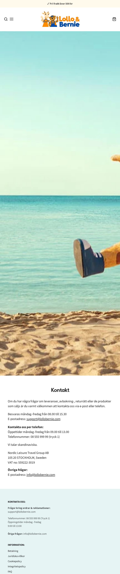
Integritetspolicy (17, 566)
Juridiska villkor (16, 556)
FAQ (10, 572)
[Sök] (6, 19)
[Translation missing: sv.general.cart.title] (114, 19)
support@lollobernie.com (43, 419)
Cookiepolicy (15, 561)
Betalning (13, 551)
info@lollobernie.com (41, 474)
